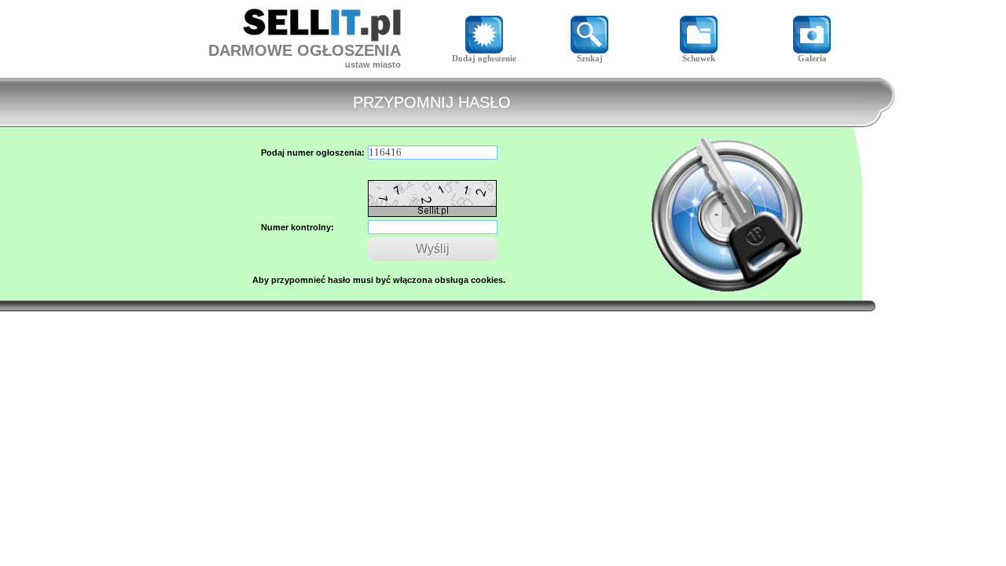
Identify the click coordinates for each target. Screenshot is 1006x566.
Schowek (698, 58)
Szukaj (590, 58)
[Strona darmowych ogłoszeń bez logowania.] (322, 37)
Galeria (812, 58)
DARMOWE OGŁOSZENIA (304, 50)
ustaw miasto (373, 64)
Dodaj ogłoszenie (484, 58)
